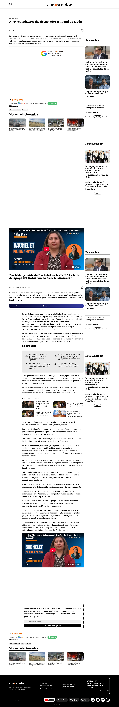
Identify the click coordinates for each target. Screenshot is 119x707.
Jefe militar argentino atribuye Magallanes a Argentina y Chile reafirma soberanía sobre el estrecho (40, 365)
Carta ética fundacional (46, 685)
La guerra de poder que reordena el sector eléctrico (96, 93)
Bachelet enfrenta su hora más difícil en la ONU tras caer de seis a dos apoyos (75, 404)
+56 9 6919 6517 (13, 689)
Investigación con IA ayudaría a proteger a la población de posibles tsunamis (17, 129)
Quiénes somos (44, 683)
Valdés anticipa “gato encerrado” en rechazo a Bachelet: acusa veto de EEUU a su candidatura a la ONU (69, 357)
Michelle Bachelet (15, 643)
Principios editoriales (45, 687)
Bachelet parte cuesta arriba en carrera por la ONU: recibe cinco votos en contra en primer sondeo (75, 413)
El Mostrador (15, 31)
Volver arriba (12, 700)
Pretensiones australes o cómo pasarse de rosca (95, 107)
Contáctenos (65, 688)
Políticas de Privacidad (46, 689)
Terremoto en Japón (15, 110)
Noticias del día (94, 143)
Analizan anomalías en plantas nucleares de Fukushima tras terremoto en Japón (74, 129)
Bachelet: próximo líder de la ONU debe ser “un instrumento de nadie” (43, 413)
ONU (22, 643)
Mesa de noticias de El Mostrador (21, 287)
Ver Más (97, 116)
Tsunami (24, 110)
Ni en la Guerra (91, 112)
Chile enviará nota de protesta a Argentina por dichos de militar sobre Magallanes (96, 185)
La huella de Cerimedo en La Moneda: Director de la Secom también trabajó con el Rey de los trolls (97, 66)
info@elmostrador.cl (21, 689)
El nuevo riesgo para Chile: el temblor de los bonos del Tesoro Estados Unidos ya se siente (68, 365)
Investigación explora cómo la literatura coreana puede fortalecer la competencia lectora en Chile (96, 171)
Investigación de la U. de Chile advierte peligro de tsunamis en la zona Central (55, 129)
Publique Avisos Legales (68, 686)
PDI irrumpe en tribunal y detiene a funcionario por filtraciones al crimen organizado (38, 357)
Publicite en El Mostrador (68, 684)
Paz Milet (28, 643)
